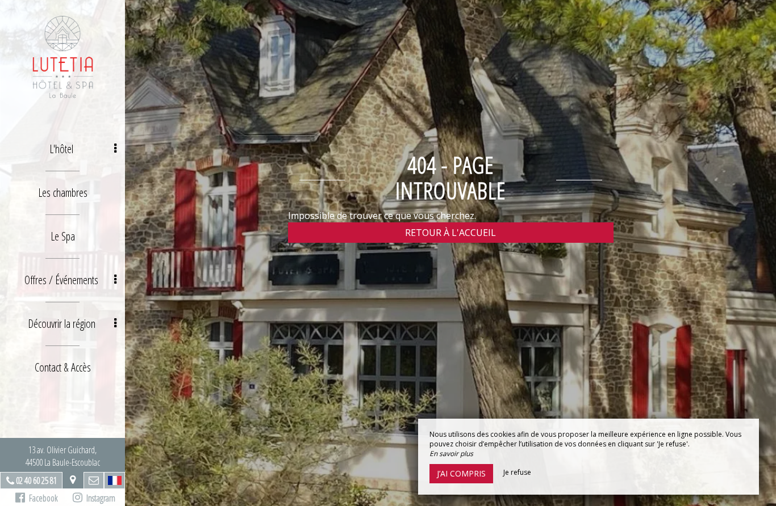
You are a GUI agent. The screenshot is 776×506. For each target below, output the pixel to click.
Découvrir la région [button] (61, 323)
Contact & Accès (63, 367)
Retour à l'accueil (450, 232)
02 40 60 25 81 (36, 480)
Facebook (41, 498)
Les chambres (62, 192)
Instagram (98, 498)
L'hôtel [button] (61, 149)
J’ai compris (461, 473)
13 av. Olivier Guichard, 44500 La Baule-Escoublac (63, 456)
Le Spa (63, 236)
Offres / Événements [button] (61, 280)
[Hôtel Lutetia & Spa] (62, 56)
